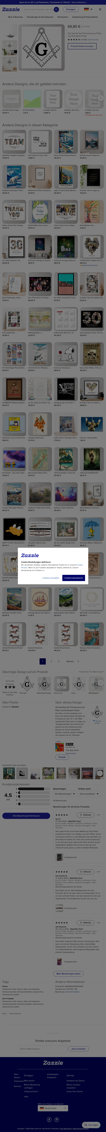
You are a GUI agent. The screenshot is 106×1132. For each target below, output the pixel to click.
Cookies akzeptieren (73, 578)
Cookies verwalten (50, 578)
